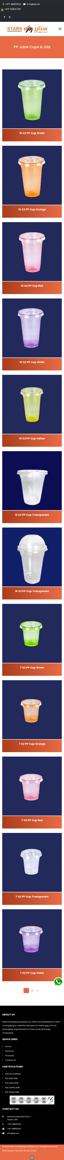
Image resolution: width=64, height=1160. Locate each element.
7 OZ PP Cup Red (32, 820)
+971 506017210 (12, 9)
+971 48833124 (14, 1124)
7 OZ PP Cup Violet (32, 973)
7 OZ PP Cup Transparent (32, 896)
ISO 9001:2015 (11, 1078)
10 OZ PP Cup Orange (32, 209)
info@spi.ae (33, 4)
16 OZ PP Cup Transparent (32, 591)
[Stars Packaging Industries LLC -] (32, 29)
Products (9, 1055)
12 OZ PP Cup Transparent (32, 515)
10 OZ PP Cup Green (32, 133)
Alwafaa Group (22, 1150)
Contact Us (10, 1060)
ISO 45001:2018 (12, 1092)
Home (8, 1046)
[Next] (38, 990)
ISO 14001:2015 (11, 1083)
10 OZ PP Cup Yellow (32, 438)
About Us (9, 1051)
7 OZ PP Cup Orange (32, 744)
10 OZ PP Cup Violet (32, 362)
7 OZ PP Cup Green (32, 667)
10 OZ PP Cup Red (32, 286)
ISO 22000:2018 (12, 1087)
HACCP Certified (13, 1073)
